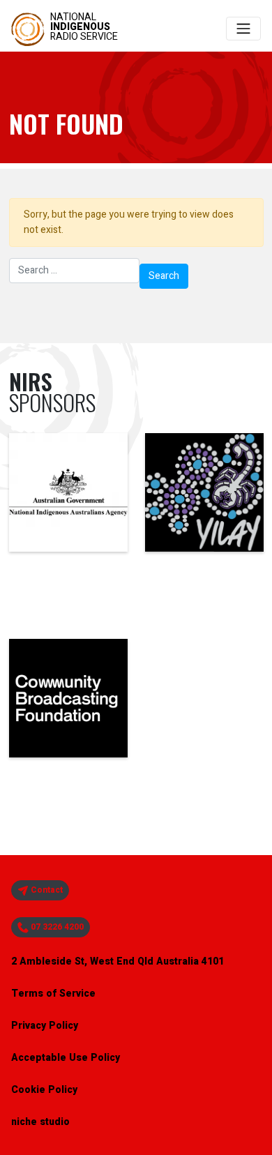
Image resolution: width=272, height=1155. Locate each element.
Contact (46, 890)
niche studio (40, 1122)
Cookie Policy (44, 1089)
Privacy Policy (44, 1025)
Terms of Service (53, 993)
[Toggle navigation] (243, 28)
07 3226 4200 (56, 927)
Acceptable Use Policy (65, 1057)
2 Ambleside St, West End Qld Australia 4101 (117, 961)
